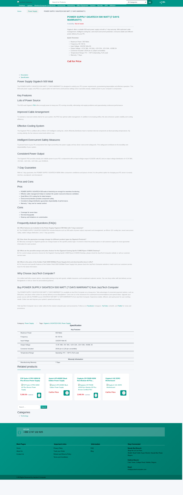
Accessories (61, 5)
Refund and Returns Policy (62, 454)
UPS (106, 5)
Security (100, 5)
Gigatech (47, 323)
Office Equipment (82, 5)
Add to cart (39, 395)
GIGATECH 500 (55, 323)
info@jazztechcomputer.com (137, 469)
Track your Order (59, 451)
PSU (34, 105)
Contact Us (20, 454)
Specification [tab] (25, 77)
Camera (92, 5)
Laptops (29, 5)
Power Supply (32, 11)
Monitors (37, 5)
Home (19, 11)
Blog (92, 451)
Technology (24, 416)
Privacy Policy (58, 448)
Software (112, 5)
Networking (71, 5)
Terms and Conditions (61, 457)
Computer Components (47, 5)
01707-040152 (67, 393)
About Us (20, 451)
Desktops (22, 5)
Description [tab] (24, 75)
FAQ (92, 448)
